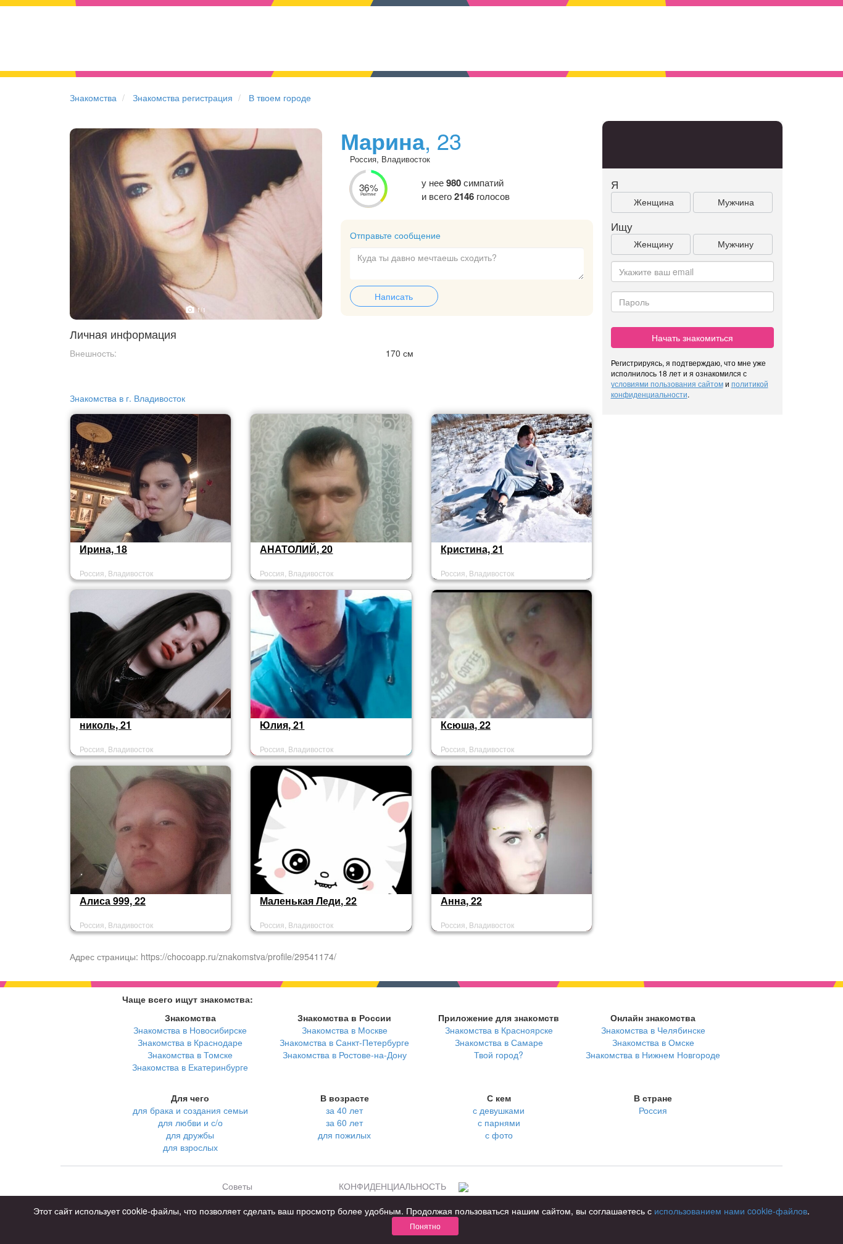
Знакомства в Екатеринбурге (190, 1067)
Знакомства (93, 97)
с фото (499, 1135)
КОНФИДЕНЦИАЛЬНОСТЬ (392, 1186)
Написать (394, 296)
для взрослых (190, 1147)
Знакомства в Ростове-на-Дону (345, 1054)
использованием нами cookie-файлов (730, 1211)
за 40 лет (344, 1110)
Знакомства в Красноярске (499, 1030)
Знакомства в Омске (653, 1042)
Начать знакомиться (692, 337)
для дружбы (190, 1135)
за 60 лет (344, 1122)
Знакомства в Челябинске (653, 1030)
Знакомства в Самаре (499, 1042)
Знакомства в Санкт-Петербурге (344, 1042)
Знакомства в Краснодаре (190, 1042)
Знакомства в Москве (345, 1030)
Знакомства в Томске (190, 1054)
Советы (237, 1186)
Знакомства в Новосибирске (190, 1030)
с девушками (499, 1110)
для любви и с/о (190, 1122)
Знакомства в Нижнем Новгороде (653, 1054)
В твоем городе (280, 97)
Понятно (425, 1226)
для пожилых (344, 1135)
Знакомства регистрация (183, 97)
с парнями (499, 1122)
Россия (653, 1110)
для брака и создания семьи (190, 1110)
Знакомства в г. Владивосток (127, 398)
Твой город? (498, 1054)
